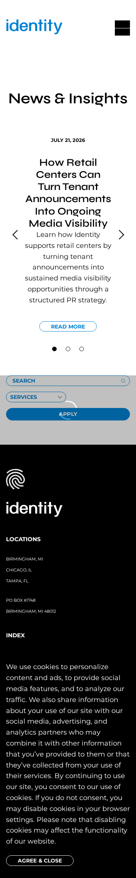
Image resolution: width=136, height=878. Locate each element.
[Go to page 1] (68, 349)
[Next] (120, 234)
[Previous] (16, 234)
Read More (68, 326)
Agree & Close (40, 860)
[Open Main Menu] (122, 28)
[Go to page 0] (54, 349)
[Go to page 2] (81, 349)
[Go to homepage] (34, 28)
